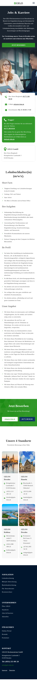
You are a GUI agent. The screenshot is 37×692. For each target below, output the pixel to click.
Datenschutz (12, 670)
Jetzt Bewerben (18, 45)
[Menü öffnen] (33, 3)
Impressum (4, 670)
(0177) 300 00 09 (9, 128)
